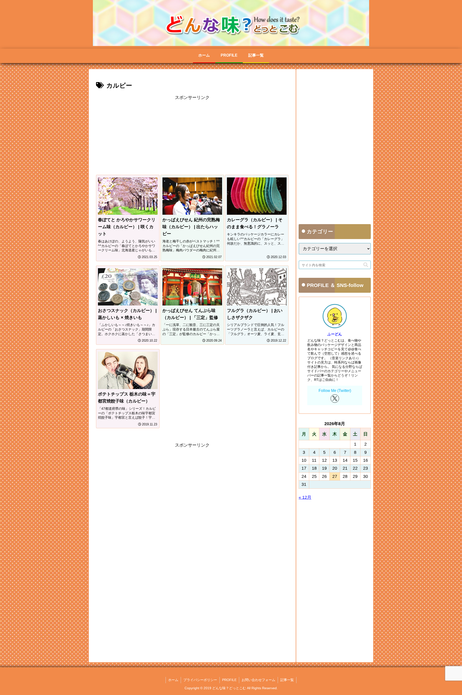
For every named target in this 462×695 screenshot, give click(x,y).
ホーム (173, 680)
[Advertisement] (192, 135)
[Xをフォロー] (335, 398)
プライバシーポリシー (200, 680)
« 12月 (305, 497)
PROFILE (229, 680)
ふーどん (334, 334)
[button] (365, 264)
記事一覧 (287, 680)
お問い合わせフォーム (258, 680)
